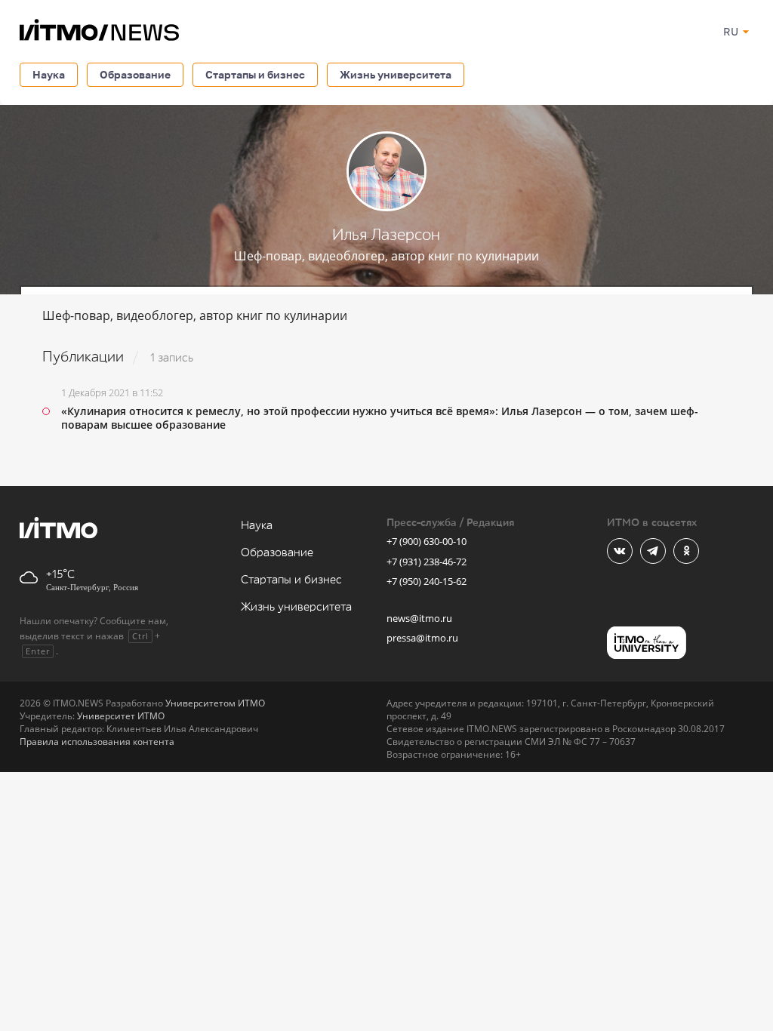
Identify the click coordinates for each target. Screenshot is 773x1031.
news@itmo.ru (419, 618)
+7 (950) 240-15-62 (426, 581)
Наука (48, 74)
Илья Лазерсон (386, 235)
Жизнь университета (395, 74)
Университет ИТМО (121, 715)
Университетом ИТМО (215, 703)
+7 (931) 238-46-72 (426, 561)
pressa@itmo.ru (422, 638)
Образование (135, 74)
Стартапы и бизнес (255, 74)
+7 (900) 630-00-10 (426, 541)
